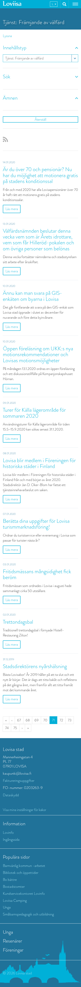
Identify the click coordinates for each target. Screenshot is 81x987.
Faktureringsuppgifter (18, 780)
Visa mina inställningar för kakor (24, 809)
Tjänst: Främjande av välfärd (24, 58)
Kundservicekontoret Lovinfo (24, 893)
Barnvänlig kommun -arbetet (24, 865)
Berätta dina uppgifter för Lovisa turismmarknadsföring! (36, 524)
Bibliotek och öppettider (20, 872)
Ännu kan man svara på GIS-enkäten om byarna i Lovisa (32, 296)
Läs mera (11, 208)
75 (15, 727)
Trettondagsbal (18, 622)
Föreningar (13, 949)
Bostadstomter (14, 886)
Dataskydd (11, 795)
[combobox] (53, 4)
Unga (7, 907)
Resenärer (12, 940)
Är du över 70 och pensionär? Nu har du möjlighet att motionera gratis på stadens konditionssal (40, 175)
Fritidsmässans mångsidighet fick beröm (37, 574)
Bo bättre (10, 879)
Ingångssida (11, 839)
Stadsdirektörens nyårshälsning (35, 666)
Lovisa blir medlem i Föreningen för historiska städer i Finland (39, 463)
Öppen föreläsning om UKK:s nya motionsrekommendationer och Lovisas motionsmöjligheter (38, 354)
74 (7, 727)
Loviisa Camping (15, 900)
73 (69, 720)
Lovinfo (8, 832)
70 (45, 720)
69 (36, 720)
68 (28, 720)
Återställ (40, 119)
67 (19, 720)
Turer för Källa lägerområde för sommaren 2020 (34, 413)
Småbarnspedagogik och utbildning (28, 914)
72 (61, 720)
